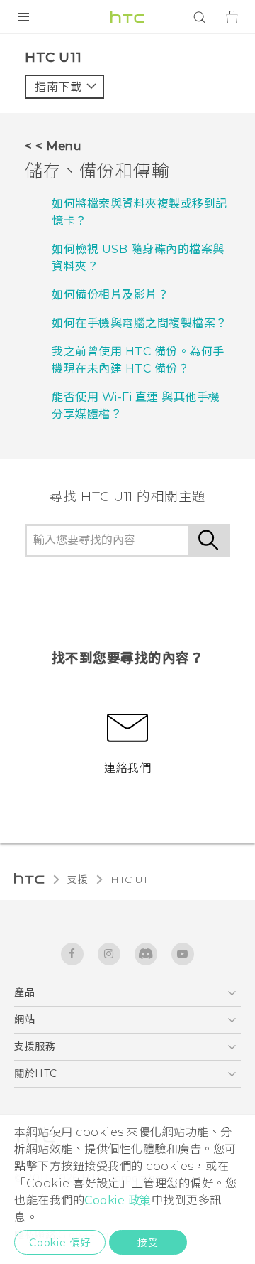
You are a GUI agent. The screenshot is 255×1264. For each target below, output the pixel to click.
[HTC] (127, 17)
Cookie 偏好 (60, 1242)
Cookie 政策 (118, 1200)
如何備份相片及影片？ (110, 294)
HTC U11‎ (131, 879)
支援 (77, 879)
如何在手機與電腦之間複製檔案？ (139, 323)
